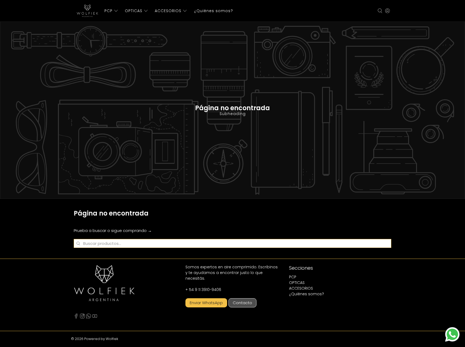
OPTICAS (133, 10)
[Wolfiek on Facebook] (76, 317)
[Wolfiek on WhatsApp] (88, 317)
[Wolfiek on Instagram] (82, 317)
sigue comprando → (131, 230)
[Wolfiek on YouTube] (94, 317)
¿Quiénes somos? (213, 10)
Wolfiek (112, 338)
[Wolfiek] (87, 11)
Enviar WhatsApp (206, 303)
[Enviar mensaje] (452, 334)
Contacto (242, 303)
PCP (108, 10)
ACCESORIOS (168, 10)
